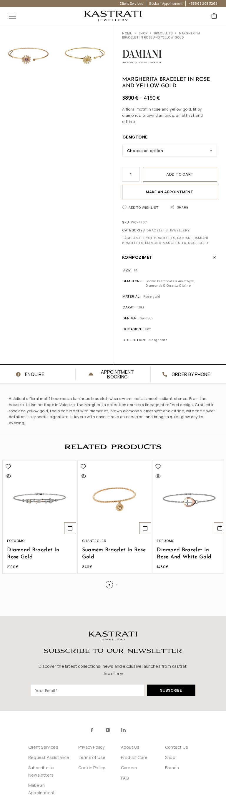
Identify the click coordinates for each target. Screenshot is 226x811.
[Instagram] (107, 730)
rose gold (198, 243)
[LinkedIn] (123, 730)
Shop (143, 33)
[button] (70, 528)
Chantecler (94, 540)
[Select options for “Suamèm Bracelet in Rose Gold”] (145, 528)
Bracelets (163, 33)
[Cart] (214, 16)
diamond (153, 243)
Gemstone (135, 137)
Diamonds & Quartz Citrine (168, 285)
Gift (148, 329)
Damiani (184, 238)
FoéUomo (16, 540)
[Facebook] (92, 730)
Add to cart (180, 174)
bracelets (164, 238)
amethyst (142, 238)
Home (127, 33)
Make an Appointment (169, 191)
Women (146, 318)
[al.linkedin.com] (136, 730)
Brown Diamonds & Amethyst (170, 281)
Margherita (174, 243)
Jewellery (180, 230)
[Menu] (12, 16)
